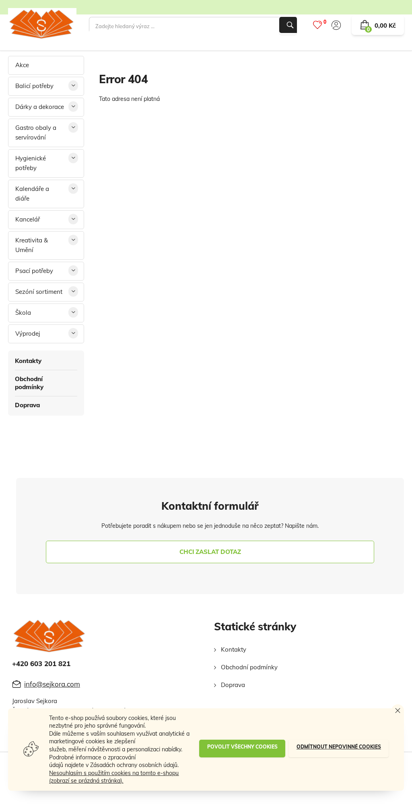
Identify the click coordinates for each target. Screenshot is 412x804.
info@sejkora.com (52, 684)
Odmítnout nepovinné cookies (339, 747)
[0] (317, 25)
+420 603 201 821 (41, 663)
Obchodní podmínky (29, 383)
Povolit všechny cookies (242, 747)
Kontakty (28, 361)
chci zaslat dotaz (210, 552)
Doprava (27, 405)
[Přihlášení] (336, 25)
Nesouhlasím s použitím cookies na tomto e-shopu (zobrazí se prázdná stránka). (114, 777)
